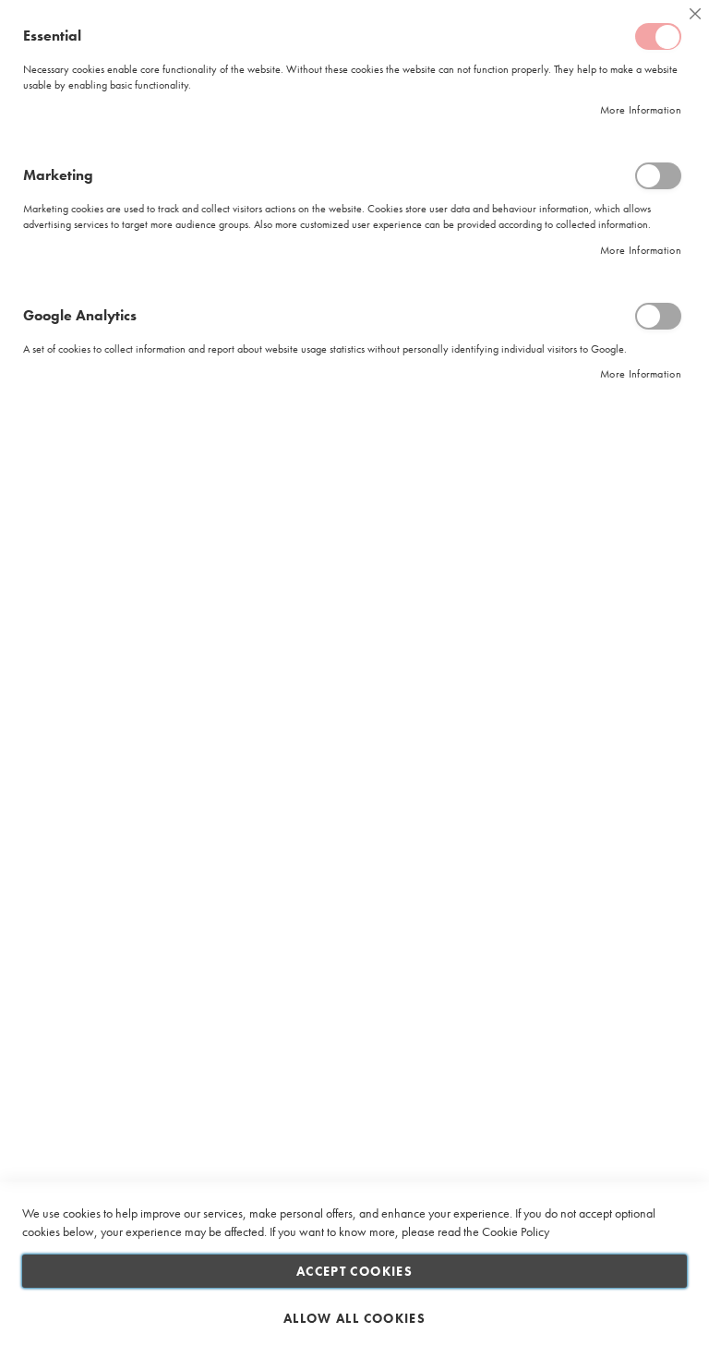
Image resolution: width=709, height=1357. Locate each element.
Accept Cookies (354, 1271)
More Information (640, 109)
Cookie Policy (515, 1231)
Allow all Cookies (354, 1318)
